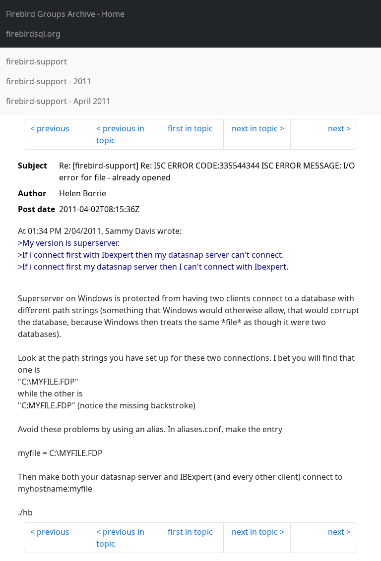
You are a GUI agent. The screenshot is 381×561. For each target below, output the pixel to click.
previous (53, 128)
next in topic (255, 128)
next (336, 128)
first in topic (190, 128)
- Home (65, 13)
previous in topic (120, 134)
